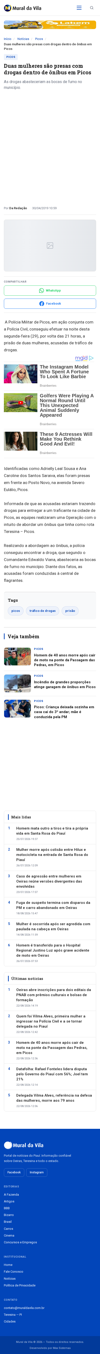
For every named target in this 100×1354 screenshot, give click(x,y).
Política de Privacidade (19, 1285)
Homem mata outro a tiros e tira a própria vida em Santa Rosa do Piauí (52, 831)
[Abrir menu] (79, 7)
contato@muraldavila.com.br (24, 1308)
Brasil (8, 1221)
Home (8, 1265)
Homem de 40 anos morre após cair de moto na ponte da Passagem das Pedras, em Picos (64, 660)
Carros (8, 1229)
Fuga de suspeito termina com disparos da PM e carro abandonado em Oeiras (53, 905)
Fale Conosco (13, 1271)
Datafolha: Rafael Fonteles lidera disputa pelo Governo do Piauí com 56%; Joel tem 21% (52, 1074)
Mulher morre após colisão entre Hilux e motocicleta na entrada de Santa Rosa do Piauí (52, 854)
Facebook (14, 1172)
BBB (7, 1208)
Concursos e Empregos (20, 1242)
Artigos (9, 1201)
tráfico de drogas (43, 611)
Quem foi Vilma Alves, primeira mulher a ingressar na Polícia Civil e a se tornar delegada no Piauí (50, 1021)
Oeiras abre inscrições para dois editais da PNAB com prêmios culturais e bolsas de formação (53, 995)
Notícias (23, 39)
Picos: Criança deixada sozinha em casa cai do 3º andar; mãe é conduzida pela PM (64, 712)
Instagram (37, 1172)
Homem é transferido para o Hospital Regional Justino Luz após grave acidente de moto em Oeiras (52, 950)
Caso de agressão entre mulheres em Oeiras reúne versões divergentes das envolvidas (49, 881)
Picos (39, 39)
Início (7, 39)
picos (15, 611)
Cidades (10, 1321)
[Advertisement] (50, 146)
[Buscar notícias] (91, 7)
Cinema (9, 1235)
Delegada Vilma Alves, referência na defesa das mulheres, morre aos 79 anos (54, 1098)
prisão (70, 611)
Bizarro (9, 1215)
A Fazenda (11, 1194)
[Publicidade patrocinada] (50, 25)
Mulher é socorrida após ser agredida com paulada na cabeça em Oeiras (53, 926)
